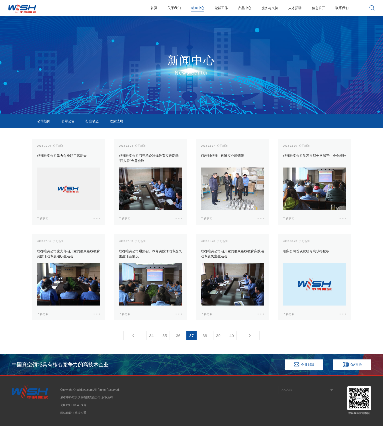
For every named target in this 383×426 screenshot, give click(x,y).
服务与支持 (270, 8)
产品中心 (244, 8)
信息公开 (318, 8)
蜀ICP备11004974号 (73, 405)
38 (205, 335)
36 (178, 335)
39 (218, 335)
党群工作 (221, 8)
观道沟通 (80, 412)
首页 (154, 8)
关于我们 (174, 8)
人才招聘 (295, 8)
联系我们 (342, 8)
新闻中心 (197, 8)
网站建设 (66, 412)
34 (151, 335)
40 (231, 335)
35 (164, 335)
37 (191, 335)
